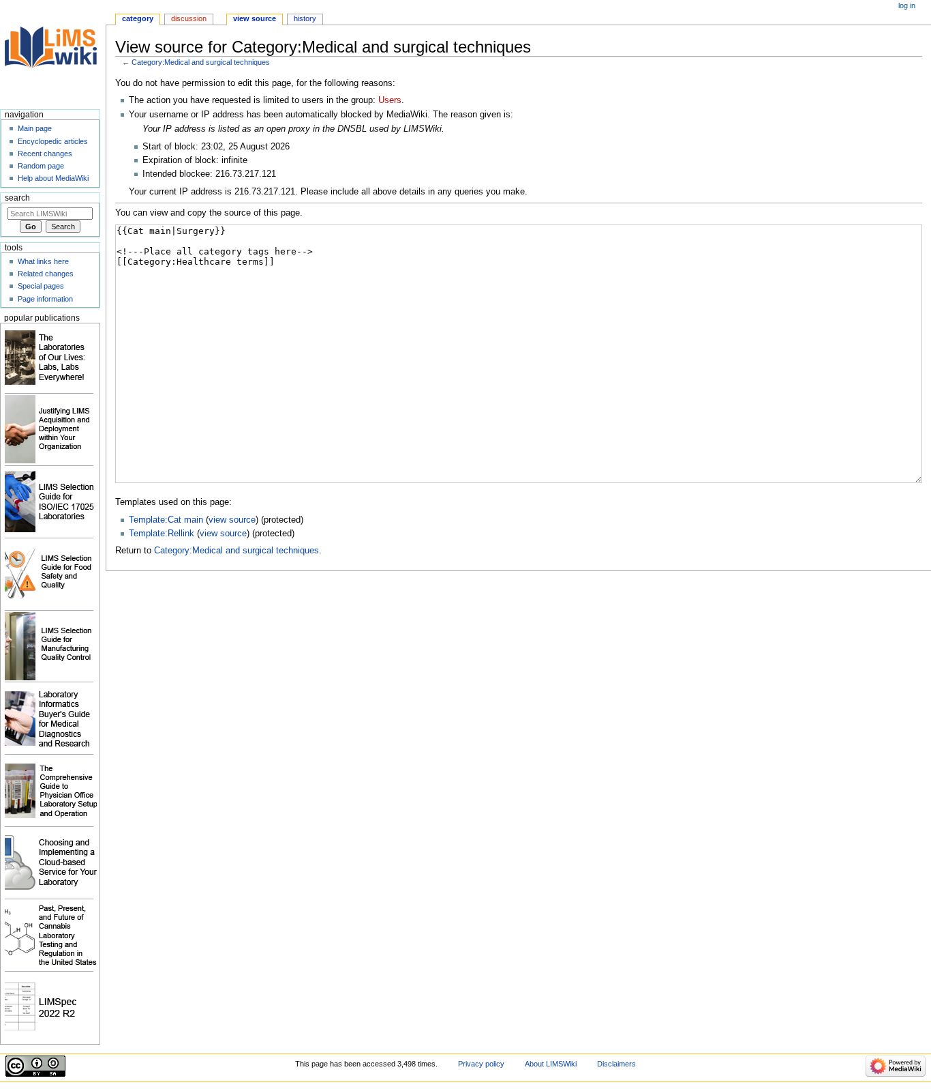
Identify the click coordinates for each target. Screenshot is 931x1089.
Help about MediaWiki (53, 178)
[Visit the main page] (53, 53)
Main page (35, 128)
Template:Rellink (161, 533)
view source (232, 520)
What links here (43, 261)
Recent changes (45, 153)
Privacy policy (481, 1064)
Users (389, 100)
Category (137, 18)
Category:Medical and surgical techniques (201, 62)
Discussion (189, 18)
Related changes (46, 274)
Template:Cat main (166, 520)
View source (254, 18)
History (305, 18)
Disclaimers (616, 1064)
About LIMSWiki (551, 1064)
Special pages (41, 286)
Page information (45, 299)
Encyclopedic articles (53, 141)
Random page (41, 166)
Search (17, 198)
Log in (906, 5)
